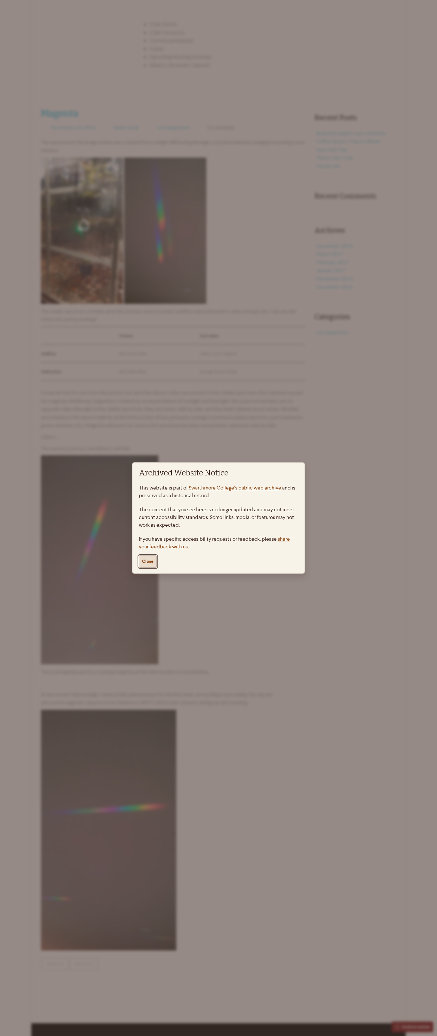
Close (148, 561)
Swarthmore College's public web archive (235, 487)
